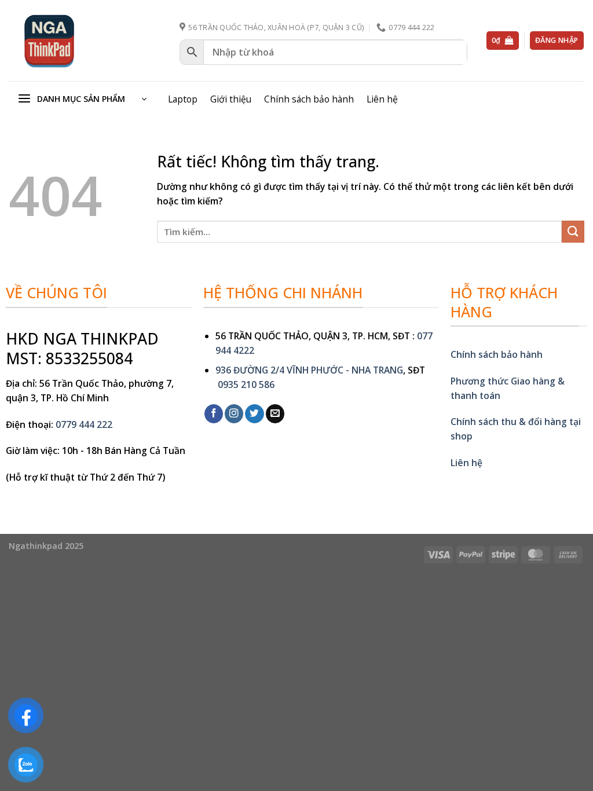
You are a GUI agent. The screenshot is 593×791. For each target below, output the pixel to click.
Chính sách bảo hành (309, 99)
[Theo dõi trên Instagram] (234, 413)
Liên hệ (382, 99)
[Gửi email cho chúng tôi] (275, 413)
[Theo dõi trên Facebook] (213, 413)
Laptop (182, 99)
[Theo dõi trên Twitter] (254, 413)
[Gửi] (573, 232)
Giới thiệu (230, 99)
